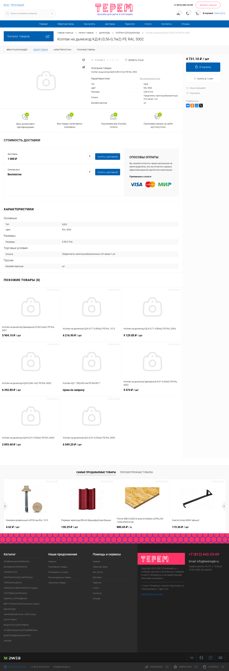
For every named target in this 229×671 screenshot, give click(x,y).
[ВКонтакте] (188, 105)
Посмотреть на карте (152, 594)
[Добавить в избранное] (83, 60)
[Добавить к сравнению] (83, 67)
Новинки (52, 561)
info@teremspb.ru (208, 561)
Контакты (167, 24)
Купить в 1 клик (205, 78)
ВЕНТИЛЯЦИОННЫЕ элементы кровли (22, 604)
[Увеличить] (46, 81)
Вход (6, 5)
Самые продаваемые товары (96, 472)
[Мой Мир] (196, 105)
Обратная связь (66, 24)
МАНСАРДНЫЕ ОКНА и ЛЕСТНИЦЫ (20, 614)
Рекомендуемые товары (59, 577)
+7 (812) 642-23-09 (40, 667)
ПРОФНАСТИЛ (10, 572)
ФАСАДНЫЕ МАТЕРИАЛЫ (15, 567)
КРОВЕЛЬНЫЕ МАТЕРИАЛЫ (16, 561)
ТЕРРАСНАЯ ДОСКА (13, 582)
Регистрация (17, 5)
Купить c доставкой (108, 156)
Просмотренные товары (136, 472)
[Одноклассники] (192, 105)
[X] (201, 105)
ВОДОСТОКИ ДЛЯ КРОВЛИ (16, 625)
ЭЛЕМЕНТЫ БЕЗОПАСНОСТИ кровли (21, 588)
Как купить (89, 24)
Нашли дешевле (198, 88)
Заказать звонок (208, 5)
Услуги (148, 24)
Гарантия (130, 24)
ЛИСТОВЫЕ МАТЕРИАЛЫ (15, 593)
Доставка (110, 24)
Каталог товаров (18, 36)
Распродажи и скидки (58, 572)
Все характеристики (150, 78)
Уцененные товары (57, 582)
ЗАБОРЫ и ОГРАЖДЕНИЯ (15, 598)
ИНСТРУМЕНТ (10, 619)
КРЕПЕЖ (8, 641)
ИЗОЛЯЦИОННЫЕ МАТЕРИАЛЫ (18, 577)
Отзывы (186, 24)
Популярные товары (57, 567)
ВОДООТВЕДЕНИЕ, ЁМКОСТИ (17, 635)
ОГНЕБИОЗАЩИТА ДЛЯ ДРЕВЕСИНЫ (21, 630)
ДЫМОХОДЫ (10, 609)
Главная (43, 24)
